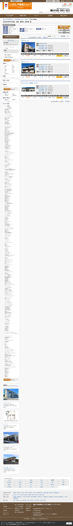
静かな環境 (7, 225)
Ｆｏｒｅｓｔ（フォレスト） (9, 446)
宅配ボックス (8, 354)
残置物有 (7, 208)
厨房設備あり (8, 210)
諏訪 (42, 480)
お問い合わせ (28, 504)
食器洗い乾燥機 (8, 290)
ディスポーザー (8, 294)
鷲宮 (46, 48)
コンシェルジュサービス (10, 366)
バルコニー (7, 241)
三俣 (52, 486)
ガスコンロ (7, 285)
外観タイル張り (8, 283)
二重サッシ (7, 253)
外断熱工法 (7, 281)
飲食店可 (7, 138)
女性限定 (7, 122)
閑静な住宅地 (8, 112)
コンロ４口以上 (8, 302)
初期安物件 (17, 510)
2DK (13, 67)
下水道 (7, 249)
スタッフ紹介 (28, 506)
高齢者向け (7, 147)
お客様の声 (28, 510)
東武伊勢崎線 (41, 45)
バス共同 (7, 319)
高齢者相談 (7, 123)
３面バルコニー (8, 260)
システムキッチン (9, 291)
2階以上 (7, 369)
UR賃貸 (7, 172)
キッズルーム (8, 126)
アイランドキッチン (9, 295)
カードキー (7, 155)
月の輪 (39, 494)
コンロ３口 (7, 301)
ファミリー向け (8, 185)
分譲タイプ (7, 130)
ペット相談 (7, 105)
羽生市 (23, 492)
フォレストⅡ (25, 61)
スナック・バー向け (9, 228)
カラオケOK (8, 215)
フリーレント (8, 154)
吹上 (21, 500)
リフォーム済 (8, 115)
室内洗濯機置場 (8, 232)
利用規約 (5, 510)
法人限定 (7, 144)
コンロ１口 (7, 299)
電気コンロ (7, 298)
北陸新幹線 (51, 496)
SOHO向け (7, 165)
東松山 (17, 500)
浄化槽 (7, 250)
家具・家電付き (8, 276)
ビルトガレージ (8, 264)
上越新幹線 (45, 496)
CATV (6, 345)
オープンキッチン (9, 304)
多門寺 (45, 43)
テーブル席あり (8, 213)
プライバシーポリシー (8, 508)
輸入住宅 (7, 137)
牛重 (42, 484)
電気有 (7, 257)
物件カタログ (6, 514)
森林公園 (24, 500)
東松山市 (19, 492)
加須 (46, 45)
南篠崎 (31, 482)
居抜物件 (7, 192)
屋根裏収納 (7, 337)
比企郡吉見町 (46, 492)
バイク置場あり (8, 274)
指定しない (7, 94)
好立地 (7, 217)
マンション (12, 47)
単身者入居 (7, 140)
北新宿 (29, 494)
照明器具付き (8, 270)
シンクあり (7, 214)
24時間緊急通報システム (10, 355)
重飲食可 (7, 197)
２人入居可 (7, 120)
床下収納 (7, 330)
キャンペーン (8, 187)
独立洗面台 (7, 323)
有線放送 (7, 347)
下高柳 (31, 480)
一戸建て (6, 48)
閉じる (69, 523)
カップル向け (8, 180)
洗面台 (7, 311)
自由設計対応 (8, 127)
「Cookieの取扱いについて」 (14, 524)
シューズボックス (9, 340)
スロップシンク (8, 297)
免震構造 (7, 278)
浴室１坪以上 (8, 316)
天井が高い (7, 151)
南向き (7, 375)
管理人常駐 (7, 131)
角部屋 (7, 376)
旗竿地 (7, 194)
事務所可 (7, 119)
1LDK (13, 66)
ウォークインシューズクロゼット (11, 334)
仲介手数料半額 (8, 190)
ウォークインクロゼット (10, 332)
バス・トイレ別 (8, 305)
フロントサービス (9, 362)
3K (12, 69)
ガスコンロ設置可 (9, 176)
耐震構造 (7, 280)
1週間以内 (14, 95)
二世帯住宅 (7, 148)
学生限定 (7, 143)
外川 (31, 486)
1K (12, 65)
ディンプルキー (8, 358)
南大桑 (20, 482)
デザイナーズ (8, 113)
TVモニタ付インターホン (10, 352)
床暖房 (7, 329)
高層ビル (7, 157)
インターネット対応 (9, 350)
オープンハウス (8, 171)
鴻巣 (28, 500)
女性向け (7, 182)
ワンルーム (7, 65)
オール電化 (7, 252)
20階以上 (7, 372)
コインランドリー (9, 271)
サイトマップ (6, 512)
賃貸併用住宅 (8, 196)
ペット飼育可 (8, 106)
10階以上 (7, 371)
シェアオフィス (8, 227)
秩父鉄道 (28, 496)
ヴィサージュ (25, 40)
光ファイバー (8, 348)
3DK (5, 70)
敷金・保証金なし (8, 54)
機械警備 (7, 267)
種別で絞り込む (11, 40)
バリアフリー (8, 124)
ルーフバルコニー (9, 242)
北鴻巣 (31, 500)
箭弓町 (33, 494)
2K (5, 67)
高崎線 (14, 496)
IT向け (7, 166)
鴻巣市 (14, 492)
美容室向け (7, 229)
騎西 (63, 484)
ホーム (4, 504)
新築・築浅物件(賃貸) (19, 512)
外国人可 (7, 175)
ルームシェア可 (8, 178)
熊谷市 (50, 492)
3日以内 (6, 95)
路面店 (7, 222)
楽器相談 (7, 109)
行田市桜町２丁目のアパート (9, 467)
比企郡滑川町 (39, 492)
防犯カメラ (7, 359)
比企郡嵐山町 (56, 492)
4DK (13, 72)
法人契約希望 (8, 145)
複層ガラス (7, 357)
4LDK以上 (7, 73)
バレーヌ (5, 424)
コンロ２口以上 (8, 287)
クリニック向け (8, 168)
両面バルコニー (8, 262)
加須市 (42, 43)
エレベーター (8, 256)
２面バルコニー (8, 259)
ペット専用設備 (8, 108)
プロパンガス (8, 246)
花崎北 (9, 484)
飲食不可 (7, 201)
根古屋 (41, 486)
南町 (42, 482)
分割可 (7, 129)
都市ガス (7, 245)
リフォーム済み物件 (19, 506)
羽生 (14, 500)
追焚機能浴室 (8, 306)
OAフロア (7, 158)
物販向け (7, 231)
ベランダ (7, 239)
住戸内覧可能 (8, 365)
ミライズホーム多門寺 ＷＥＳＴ (30, 83)
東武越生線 (15, 498)
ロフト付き (7, 235)
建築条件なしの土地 (19, 508)
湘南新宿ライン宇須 (63, 496)
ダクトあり (7, 204)
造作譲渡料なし (8, 224)
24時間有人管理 (8, 361)
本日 (13, 94)
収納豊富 (7, 341)
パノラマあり (7, 101)
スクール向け (8, 164)
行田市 (26, 492)
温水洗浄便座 (8, 309)
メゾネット (7, 236)
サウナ (7, 318)
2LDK (6, 69)
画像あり (6, 99)
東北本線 (56, 496)
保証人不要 (7, 117)
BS (6, 344)
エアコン (7, 325)
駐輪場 (7, 273)
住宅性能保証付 (8, 134)
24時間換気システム (9, 255)
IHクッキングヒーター (10, 284)
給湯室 (7, 269)
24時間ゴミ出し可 (9, 364)
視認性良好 (7, 206)
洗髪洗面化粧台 (8, 312)
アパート (6, 47)
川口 (31, 484)
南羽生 (25, 494)
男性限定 (7, 141)
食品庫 (7, 338)
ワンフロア (7, 162)
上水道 (7, 248)
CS (6, 343)
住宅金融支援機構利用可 (10, 169)
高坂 (43, 494)
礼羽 (63, 482)
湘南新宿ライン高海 (21, 496)
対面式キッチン (8, 292)
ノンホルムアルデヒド (10, 152)
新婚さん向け (8, 183)
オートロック (8, 351)
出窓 (6, 243)
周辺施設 (28, 508)
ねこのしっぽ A (7, 402)
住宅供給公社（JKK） (10, 173)
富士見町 (9, 482)
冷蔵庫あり (7, 288)
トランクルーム (8, 336)
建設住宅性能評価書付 (10, 133)
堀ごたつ (7, 263)
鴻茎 (20, 486)
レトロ (7, 150)
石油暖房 (7, 327)
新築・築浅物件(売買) (19, 504)
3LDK (13, 70)
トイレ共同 (7, 320)
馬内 (52, 482)
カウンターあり (8, 211)
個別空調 (7, 266)
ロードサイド (8, 221)
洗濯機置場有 (8, 277)
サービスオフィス (9, 159)
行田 (35, 500)
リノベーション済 (9, 116)
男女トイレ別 (8, 313)
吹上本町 (22, 494)
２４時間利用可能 (9, 203)
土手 (63, 480)
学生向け (7, 179)
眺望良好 (7, 136)
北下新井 (9, 486)
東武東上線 (39, 496)
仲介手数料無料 (8, 189)
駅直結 (7, 161)
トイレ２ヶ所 (8, 315)
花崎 (46, 47)
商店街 (7, 220)
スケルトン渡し (8, 193)
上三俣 (9, 480)
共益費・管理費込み (9, 57)
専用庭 (7, 238)
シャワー (7, 322)
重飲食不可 (7, 199)
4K (5, 72)
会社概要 (5, 506)
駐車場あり (7, 368)
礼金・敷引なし (8, 55)
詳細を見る (59, 55)
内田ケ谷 (52, 484)
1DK (5, 66)
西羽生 (37, 500)
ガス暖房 (7, 326)
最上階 (7, 373)
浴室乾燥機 (7, 308)
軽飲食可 (7, 200)
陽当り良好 (7, 110)
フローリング (8, 234)
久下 (20, 480)
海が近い (7, 186)
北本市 (34, 492)
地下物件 (7, 218)
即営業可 (7, 207)
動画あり (14, 99)
